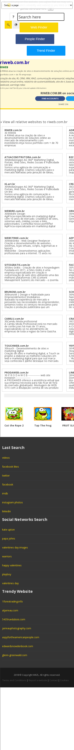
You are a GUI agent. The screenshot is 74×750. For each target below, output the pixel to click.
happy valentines (12, 565)
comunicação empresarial (50, 78)
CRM (22, 78)
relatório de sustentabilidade (39, 81)
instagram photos (12, 502)
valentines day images (15, 547)
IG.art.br (9, 184)
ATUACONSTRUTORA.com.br (22, 157)
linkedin (6, 511)
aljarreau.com (10, 610)
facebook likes (10, 466)
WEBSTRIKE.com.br (16, 238)
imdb (5, 493)
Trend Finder (46, 50)
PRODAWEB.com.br (16, 372)
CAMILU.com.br (14, 318)
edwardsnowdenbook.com (17, 646)
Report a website (38, 680)
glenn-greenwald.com (14, 655)
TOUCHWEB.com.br (16, 345)
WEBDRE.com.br (14, 211)
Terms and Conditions (14, 680)
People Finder (35, 39)
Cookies (64, 680)
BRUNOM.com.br (15, 292)
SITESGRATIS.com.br (17, 265)
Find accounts (50, 98)
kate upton (8, 529)
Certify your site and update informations (29, 88)
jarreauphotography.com (16, 628)
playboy (6, 574)
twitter (6, 475)
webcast (4, 84)
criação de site (7, 78)
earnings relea (17, 84)
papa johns (8, 538)
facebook (7, 484)
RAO (33, 78)
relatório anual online (11, 81)
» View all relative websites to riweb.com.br (34, 122)
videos (6, 457)
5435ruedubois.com (13, 619)
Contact (53, 680)
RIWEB (4, 67)
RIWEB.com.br (13, 130)
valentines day (10, 583)
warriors (7, 556)
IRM (28, 78)
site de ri (60, 81)
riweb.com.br (15, 62)
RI (17, 78)
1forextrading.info (12, 601)
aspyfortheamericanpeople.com (20, 637)
